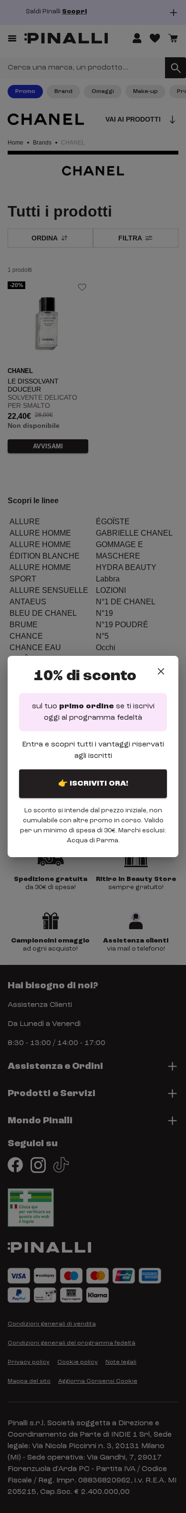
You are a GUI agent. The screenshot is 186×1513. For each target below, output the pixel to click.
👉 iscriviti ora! (93, 784)
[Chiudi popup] (161, 671)
